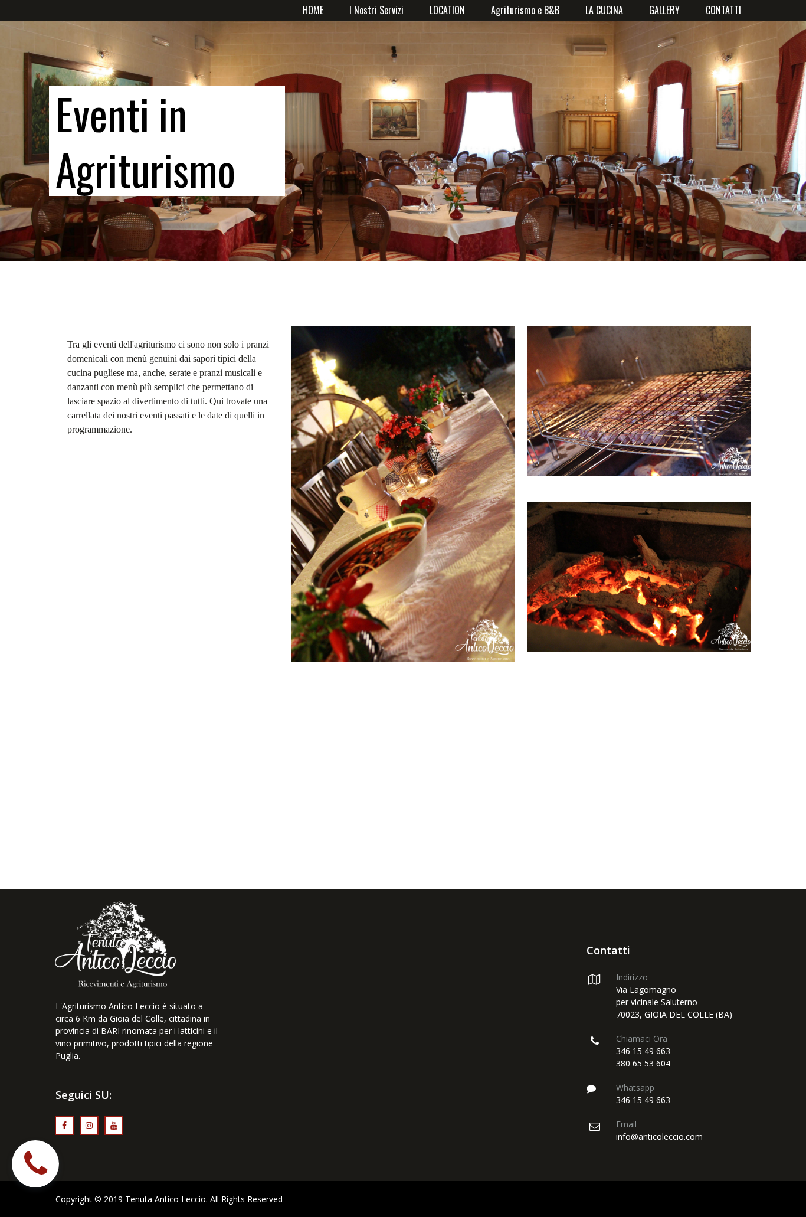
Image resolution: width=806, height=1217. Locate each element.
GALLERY (664, 10)
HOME (313, 10)
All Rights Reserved (246, 1199)
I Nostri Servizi (376, 10)
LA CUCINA (604, 10)
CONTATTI (723, 10)
